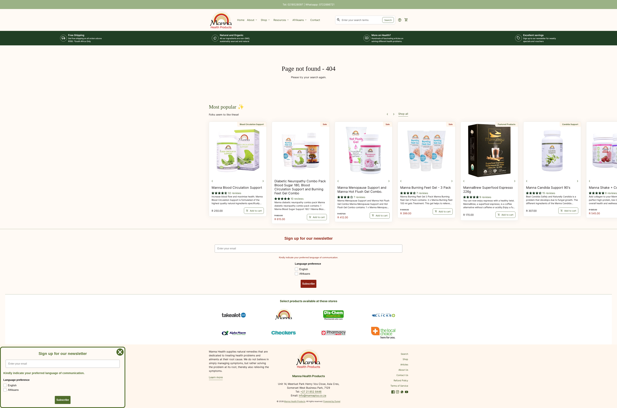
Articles (404, 364)
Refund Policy (401, 380)
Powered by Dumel (331, 401)
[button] (220, 193)
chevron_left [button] (387, 114)
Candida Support (570, 124)
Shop (405, 359)
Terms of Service (399, 385)
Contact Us (402, 375)
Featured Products (506, 124)
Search (388, 20)
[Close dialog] (120, 352)
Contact (315, 20)
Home (240, 20)
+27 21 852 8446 (311, 391)
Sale (325, 124)
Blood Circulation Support (252, 124)
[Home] (221, 19)
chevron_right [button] (394, 114)
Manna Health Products (294, 401)
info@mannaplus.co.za (312, 395)
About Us (403, 369)
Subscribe (308, 283)
